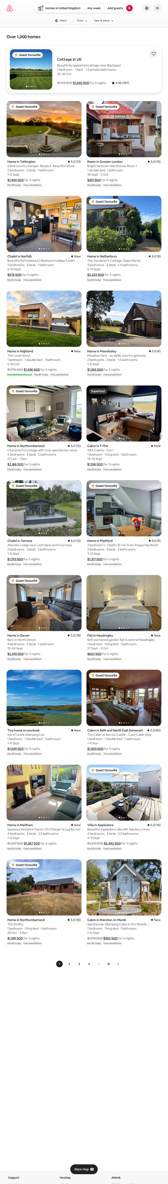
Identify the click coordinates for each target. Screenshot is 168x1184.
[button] (81, 83)
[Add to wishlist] (153, 53)
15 (108, 964)
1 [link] (59, 964)
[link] (50, 964)
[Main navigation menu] (157, 8)
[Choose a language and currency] (147, 8)
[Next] (118, 964)
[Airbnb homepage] (10, 8)
